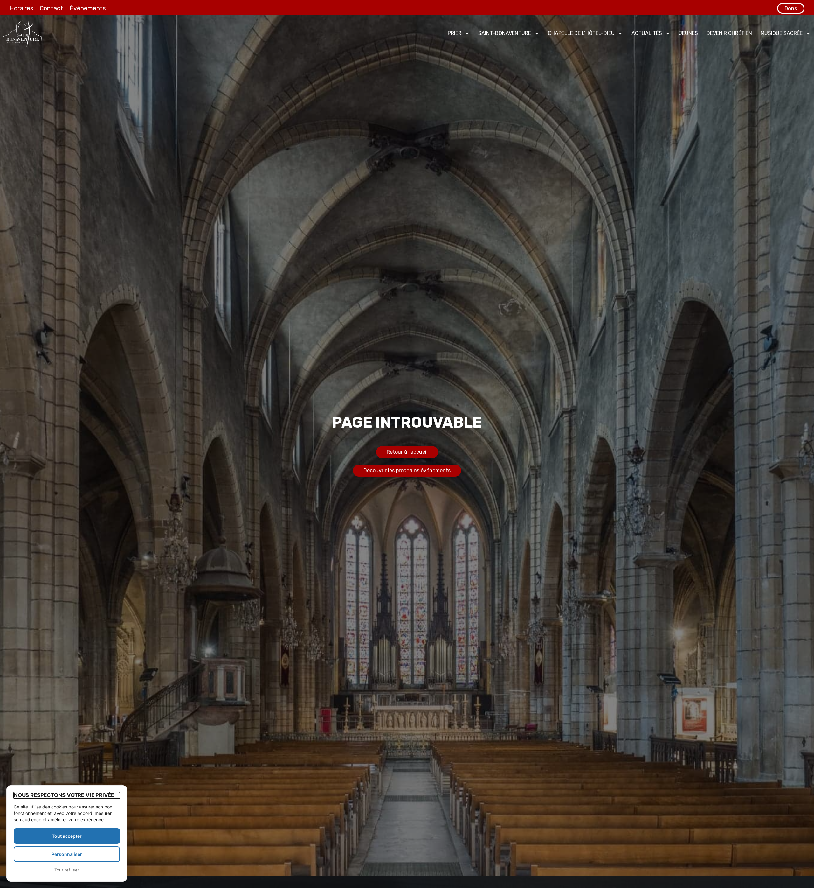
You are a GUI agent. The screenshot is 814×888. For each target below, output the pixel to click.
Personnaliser (67, 854)
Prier (454, 33)
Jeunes (688, 33)
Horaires (21, 8)
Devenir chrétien (729, 33)
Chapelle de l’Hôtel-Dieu (581, 33)
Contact (51, 8)
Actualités (646, 33)
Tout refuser (66, 869)
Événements (88, 8)
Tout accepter (67, 836)
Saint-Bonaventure (504, 33)
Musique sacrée (782, 33)
